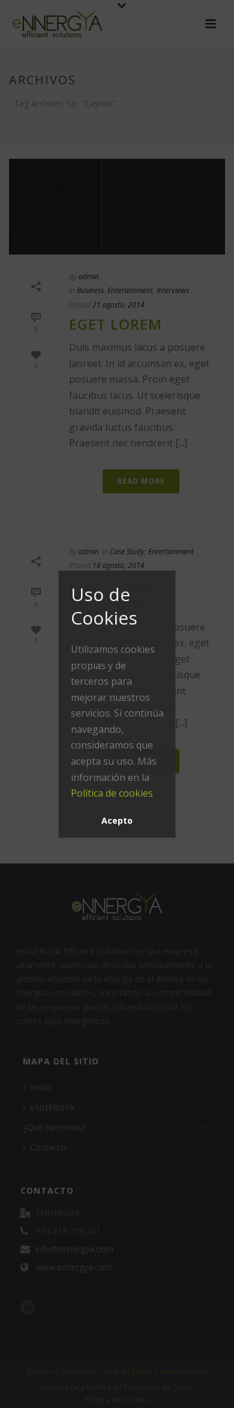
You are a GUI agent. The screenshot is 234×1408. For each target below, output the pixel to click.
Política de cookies (112, 793)
